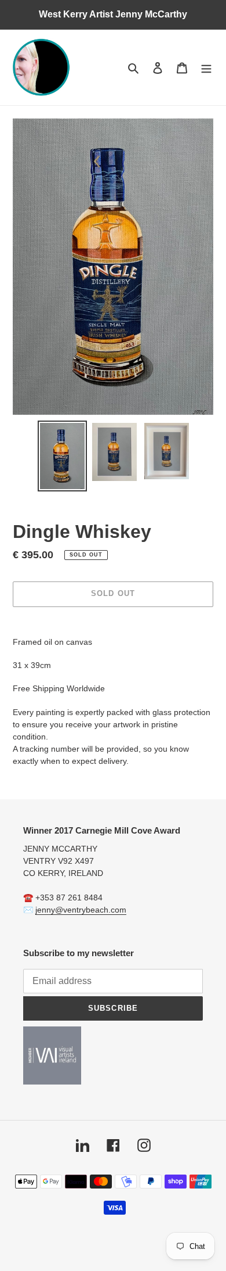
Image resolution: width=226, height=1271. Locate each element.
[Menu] (206, 67)
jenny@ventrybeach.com (80, 909)
